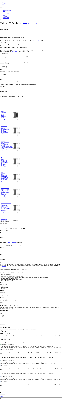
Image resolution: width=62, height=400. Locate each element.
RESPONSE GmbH (4, 220)
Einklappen (6, 63)
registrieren (2, 110)
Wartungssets (3, 167)
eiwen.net (5, 398)
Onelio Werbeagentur (4, 219)
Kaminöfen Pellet (3, 195)
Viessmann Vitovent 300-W (5, 189)
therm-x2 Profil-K (3, 197)
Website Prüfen (3, 394)
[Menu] (1, 7)
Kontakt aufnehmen (4, 205)
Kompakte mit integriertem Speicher (6, 149)
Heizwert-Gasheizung (4, 151)
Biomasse (2, 156)
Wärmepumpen (3, 159)
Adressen (2, 113)
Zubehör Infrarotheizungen (5, 129)
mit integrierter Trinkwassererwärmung (6, 146)
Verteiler (2, 136)
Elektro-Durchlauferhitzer (4, 178)
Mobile (4, 15)
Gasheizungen (3, 143)
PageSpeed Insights (6, 17)
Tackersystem (3, 134)
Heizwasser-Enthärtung (4, 166)
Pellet (1, 158)
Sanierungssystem (3, 135)
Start (3, 2)
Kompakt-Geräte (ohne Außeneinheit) (6, 182)
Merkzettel (2, 117)
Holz (1, 157)
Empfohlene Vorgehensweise (6, 322)
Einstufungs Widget (6, 18)
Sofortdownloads (3, 116)
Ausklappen (2, 63)
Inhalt (4, 11)
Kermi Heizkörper (3, 118)
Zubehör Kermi (3, 130)
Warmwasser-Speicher (4, 175)
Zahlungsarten (3, 114)
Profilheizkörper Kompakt (5, 120)
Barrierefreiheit (4, 321)
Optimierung (5, 16)
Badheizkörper (3, 127)
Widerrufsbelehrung (4, 213)
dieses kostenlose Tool (36, 40)
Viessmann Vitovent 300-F (5, 190)
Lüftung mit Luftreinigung (5, 192)
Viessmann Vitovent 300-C (5, 187)
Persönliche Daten (3, 112)
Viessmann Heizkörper (4, 119)
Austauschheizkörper (4, 126)
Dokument (4, 14)
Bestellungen (3, 115)
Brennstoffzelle (3, 173)
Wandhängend (3, 145)
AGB (1, 209)
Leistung (3, 320)
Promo (3, 4)
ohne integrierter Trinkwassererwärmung (7, 147)
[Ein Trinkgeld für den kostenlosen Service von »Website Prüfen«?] (1, 396)
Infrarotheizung (3, 128)
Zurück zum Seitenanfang (7, 10)
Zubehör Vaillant (3, 164)
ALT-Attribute (16, 72)
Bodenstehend (3, 141)
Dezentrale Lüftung (3, 191)
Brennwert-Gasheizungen (4, 144)
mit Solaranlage (3, 150)
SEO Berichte (4, 3)
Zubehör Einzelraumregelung (5, 132)
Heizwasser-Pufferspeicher (5, 177)
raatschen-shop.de (29, 23)
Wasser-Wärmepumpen (4, 162)
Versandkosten (3, 218)
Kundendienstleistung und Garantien (6, 212)
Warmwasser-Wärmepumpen (5, 176)
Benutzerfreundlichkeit (6, 13)
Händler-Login (3, 211)
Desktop (3, 315)
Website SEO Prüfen (3, 0)
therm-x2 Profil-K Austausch (5, 198)
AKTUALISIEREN (11, 27)
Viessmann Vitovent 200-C (5, 188)
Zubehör (2, 137)
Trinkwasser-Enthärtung (4, 179)
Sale (1, 204)
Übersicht (2, 111)
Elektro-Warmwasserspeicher (5, 180)
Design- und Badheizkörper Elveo (6, 203)
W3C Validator (4, 266)
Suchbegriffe (5, 12)
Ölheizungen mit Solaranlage (5, 142)
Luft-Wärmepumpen (4, 160)
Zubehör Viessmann (4, 131)
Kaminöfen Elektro (3, 196)
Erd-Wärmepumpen (4, 161)
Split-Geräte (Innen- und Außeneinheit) (6, 183)
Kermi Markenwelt (3, 207)
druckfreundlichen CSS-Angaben (11, 242)
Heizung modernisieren (4, 206)
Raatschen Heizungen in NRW (5, 208)
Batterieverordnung (3, 210)
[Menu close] (0, 8)
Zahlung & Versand (4, 214)
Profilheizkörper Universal (5, 121)
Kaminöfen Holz (3, 194)
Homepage (2, 392)
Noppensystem (3, 133)
